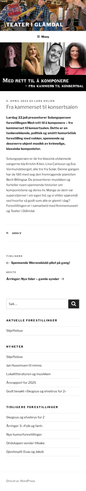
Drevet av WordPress (20, 481)
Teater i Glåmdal (34, 25)
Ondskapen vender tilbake (25, 443)
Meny (45, 36)
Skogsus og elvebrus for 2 (25, 417)
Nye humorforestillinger (24, 434)
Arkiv (17, 233)
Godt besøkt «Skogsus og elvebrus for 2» (36, 391)
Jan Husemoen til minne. (24, 365)
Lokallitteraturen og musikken (28, 374)
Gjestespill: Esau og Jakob (25, 452)
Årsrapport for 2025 (21, 383)
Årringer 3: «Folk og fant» (24, 426)
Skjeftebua (14, 331)
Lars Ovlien (44, 101)
